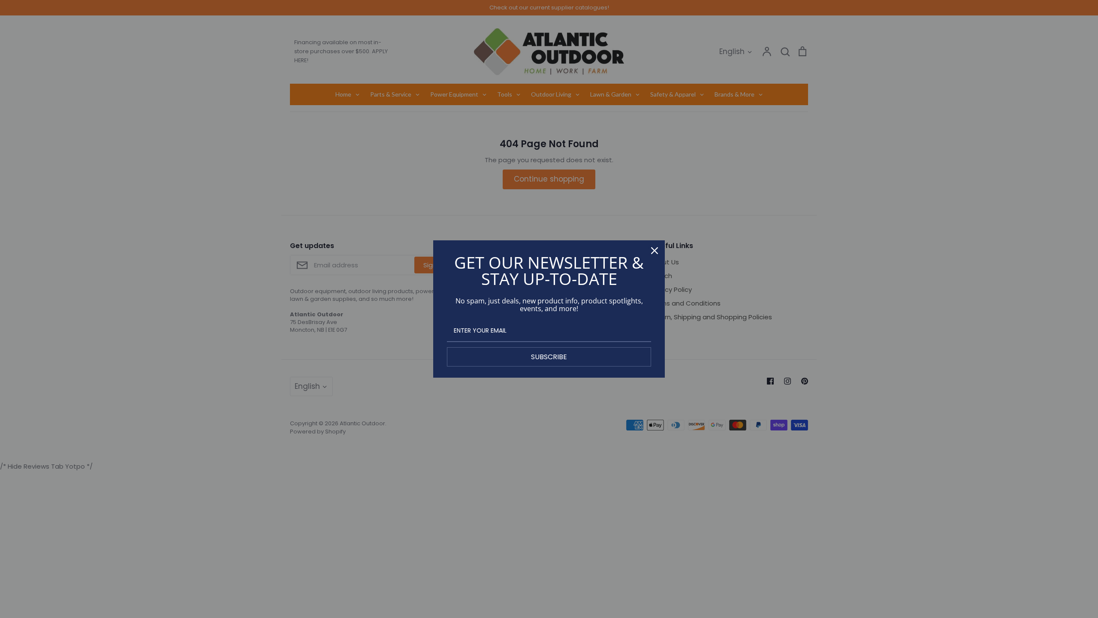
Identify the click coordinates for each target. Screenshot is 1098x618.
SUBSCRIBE (549, 357)
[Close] (654, 250)
